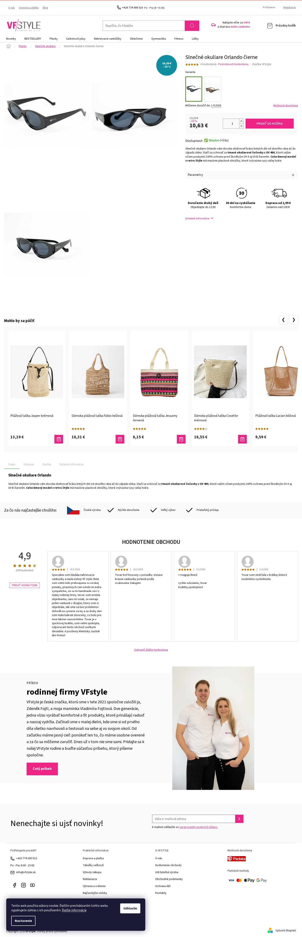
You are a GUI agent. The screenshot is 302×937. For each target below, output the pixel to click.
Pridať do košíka (270, 123)
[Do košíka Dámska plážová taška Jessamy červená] (181, 439)
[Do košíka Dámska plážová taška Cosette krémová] (242, 439)
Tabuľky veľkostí (93, 865)
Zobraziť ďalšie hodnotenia (151, 650)
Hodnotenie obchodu (168, 865)
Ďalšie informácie (74, 910)
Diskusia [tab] (29, 464)
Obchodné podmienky (169, 879)
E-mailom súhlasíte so (185, 827)
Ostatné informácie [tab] (71, 464)
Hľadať (192, 26)
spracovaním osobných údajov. (199, 827)
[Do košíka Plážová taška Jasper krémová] (58, 439)
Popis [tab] (11, 464)
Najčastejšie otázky (95, 893)
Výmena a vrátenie (94, 886)
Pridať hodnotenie (25, 585)
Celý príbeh (42, 768)
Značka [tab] (46, 464)
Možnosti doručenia (285, 106)
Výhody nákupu (92, 872)
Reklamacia (90, 879)
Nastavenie (23, 921)
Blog (45, 8)
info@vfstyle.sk (26, 872)
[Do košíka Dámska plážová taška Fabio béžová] (120, 439)
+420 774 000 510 (26, 858)
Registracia (289, 7)
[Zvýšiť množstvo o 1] (241, 121)
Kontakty (160, 893)
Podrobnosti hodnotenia (233, 64)
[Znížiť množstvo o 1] (241, 126)
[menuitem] (11, 38)
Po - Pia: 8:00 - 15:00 (22, 865)
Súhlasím (130, 908)
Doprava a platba (29, 8)
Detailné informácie (197, 218)
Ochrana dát (162, 886)
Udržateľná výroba (166, 872)
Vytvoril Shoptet (286, 930)
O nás (11, 8)
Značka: (261, 64)
